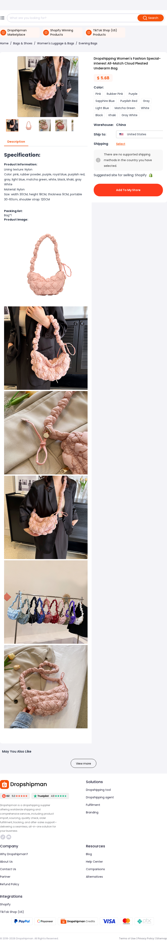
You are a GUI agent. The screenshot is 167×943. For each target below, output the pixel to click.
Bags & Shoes (22, 43)
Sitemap (161, 938)
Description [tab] (16, 142)
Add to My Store (128, 190)
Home (4, 43)
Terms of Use (127, 938)
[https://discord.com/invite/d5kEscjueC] (8, 837)
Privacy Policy (146, 938)
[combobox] (140, 134)
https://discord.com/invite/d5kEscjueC (9, 837)
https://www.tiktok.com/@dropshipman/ (3, 837)
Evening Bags (88, 43)
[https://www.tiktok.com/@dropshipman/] (2, 837)
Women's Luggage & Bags (55, 43)
